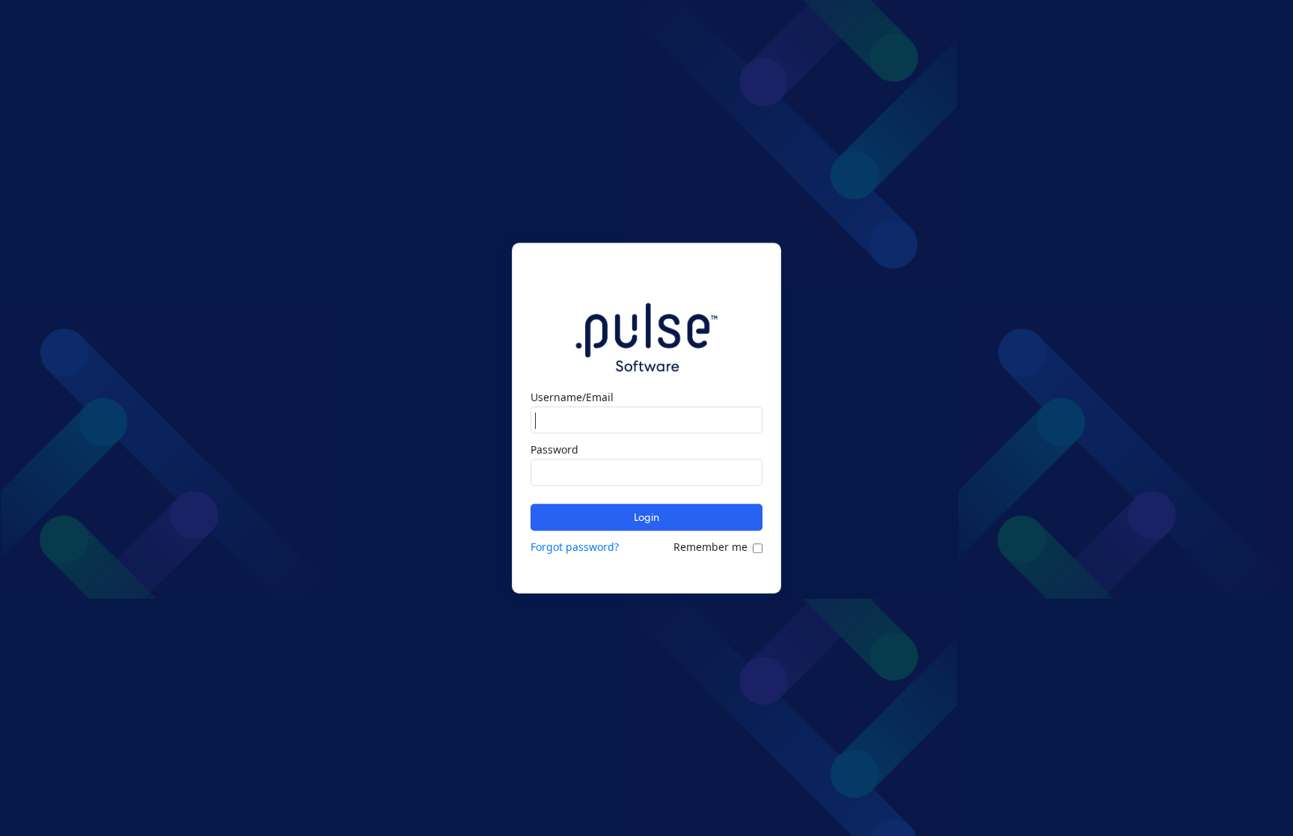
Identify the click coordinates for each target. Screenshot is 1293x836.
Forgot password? (575, 547)
